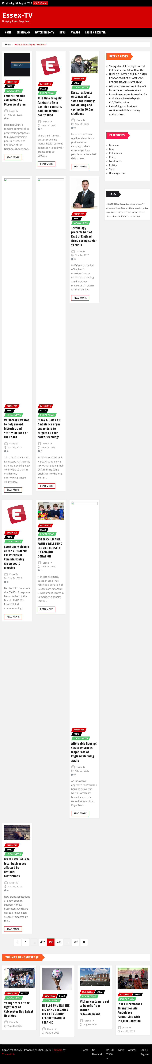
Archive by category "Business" (31, 44)
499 (59, 942)
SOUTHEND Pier (124, 216)
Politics (113, 165)
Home (8, 33)
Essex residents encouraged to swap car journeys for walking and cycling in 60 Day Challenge (83, 103)
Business (114, 145)
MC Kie (141, 212)
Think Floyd (135, 216)
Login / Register (95, 33)
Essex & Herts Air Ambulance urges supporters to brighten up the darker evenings (49, 429)
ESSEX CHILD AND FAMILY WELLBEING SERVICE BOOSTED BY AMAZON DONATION (50, 548)
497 (42, 942)
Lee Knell (135, 212)
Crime (112, 157)
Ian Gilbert (130, 208)
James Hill (138, 208)
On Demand (23, 33)
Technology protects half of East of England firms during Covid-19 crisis (84, 237)
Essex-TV (17, 15)
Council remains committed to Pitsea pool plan (15, 100)
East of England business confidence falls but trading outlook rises (124, 110)
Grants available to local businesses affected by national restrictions (17, 868)
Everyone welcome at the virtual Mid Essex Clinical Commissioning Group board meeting (16, 557)
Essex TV (13, 110)
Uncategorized (117, 173)
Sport (112, 169)
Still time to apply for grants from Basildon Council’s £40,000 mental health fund (50, 107)
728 (76, 942)
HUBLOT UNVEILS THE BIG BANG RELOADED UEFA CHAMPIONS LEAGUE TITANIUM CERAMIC (128, 78)
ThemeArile (8, 1054)
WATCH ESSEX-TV (44, 33)
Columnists (115, 153)
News (63, 33)
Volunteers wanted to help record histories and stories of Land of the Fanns (17, 429)
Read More (13, 157)
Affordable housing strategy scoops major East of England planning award (84, 752)
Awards (75, 33)
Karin (113, 212)
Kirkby (118, 212)
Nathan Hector (112, 216)
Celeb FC (109, 204)
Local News (115, 161)
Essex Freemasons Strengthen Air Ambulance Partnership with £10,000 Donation (128, 98)
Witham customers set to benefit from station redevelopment (94, 1008)
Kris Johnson (126, 212)
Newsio (58, 1050)
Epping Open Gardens (128, 204)
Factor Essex (120, 208)
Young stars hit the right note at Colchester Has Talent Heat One (18, 1010)
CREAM (116, 204)
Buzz (111, 149)
